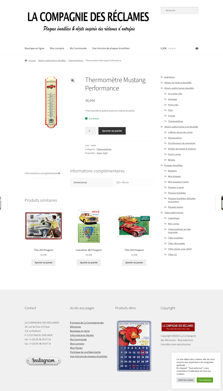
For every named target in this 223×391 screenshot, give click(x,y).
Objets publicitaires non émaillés (181, 126)
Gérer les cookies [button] (185, 380)
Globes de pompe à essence (182, 148)
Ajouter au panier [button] (43, 262)
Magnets (172, 170)
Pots (170, 110)
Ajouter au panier (112, 130)
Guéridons (169, 77)
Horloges (172, 99)
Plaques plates (175, 207)
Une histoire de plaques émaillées (111, 48)
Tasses (171, 115)
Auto (99, 153)
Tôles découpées (176, 243)
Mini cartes (173, 223)
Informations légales (82, 335)
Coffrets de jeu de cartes (180, 132)
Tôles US (172, 254)
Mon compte (57, 48)
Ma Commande (78, 48)
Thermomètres (75, 60)
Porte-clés (173, 104)
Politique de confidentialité (85, 352)
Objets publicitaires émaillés (52, 60)
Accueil (32, 60)
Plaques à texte (176, 187)
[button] (72, 80)
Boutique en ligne (34, 48)
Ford (105, 153)
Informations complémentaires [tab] (42, 173)
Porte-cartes (174, 154)
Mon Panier (76, 347)
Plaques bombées (177, 192)
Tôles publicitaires (173, 212)
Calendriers (174, 218)
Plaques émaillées (173, 165)
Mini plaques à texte (178, 181)
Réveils (171, 159)
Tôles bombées (175, 237)
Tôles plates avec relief (180, 248)
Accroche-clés (175, 93)
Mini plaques (174, 176)
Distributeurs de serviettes (181, 143)
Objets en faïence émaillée (177, 82)
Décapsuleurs (175, 137)
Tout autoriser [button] (205, 380)
